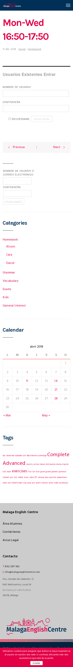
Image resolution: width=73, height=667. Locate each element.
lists (15, 477)
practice (52, 477)
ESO (4, 471)
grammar (62, 471)
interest (6, 477)
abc (4, 455)
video (56, 482)
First (30, 471)
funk (38, 471)
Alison (10, 246)
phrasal (41, 477)
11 (27, 381)
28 (56, 398)
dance (42, 464)
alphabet (18, 455)
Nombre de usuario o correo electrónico (18, 172)
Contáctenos (11, 532)
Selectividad (17, 482)
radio (5, 482)
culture (36, 464)
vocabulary (63, 482)
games (48, 471)
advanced (10, 455)
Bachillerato (32, 455)
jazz (11, 477)
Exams (7, 289)
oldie (32, 477)
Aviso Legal (11, 540)
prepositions (62, 477)
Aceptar (36, 663)
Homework (34, 49)
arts (24, 455)
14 (55, 381)
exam (9, 471)
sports (38, 482)
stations (44, 482)
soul (33, 482)
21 (56, 389)
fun (33, 471)
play (47, 477)
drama (59, 464)
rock (9, 482)
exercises (19, 471)
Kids (6, 297)
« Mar (7, 415)
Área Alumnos (12, 523)
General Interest (14, 305)
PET (36, 477)
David (22, 49)
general (55, 471)
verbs (51, 482)
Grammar (9, 272)
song (29, 482)
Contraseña (11, 102)
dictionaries (51, 464)
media (20, 477)
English (65, 464)
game (42, 471)
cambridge (42, 455)
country (29, 464)
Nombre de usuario (17, 87)
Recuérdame (21, 119)
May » (46, 415)
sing (24, 482)
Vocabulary (10, 281)
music (26, 477)
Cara (9, 254)
